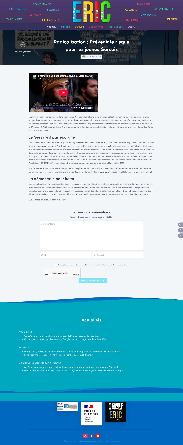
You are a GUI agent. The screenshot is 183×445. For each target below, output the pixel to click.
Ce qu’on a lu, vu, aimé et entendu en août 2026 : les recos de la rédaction (61, 335)
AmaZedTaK (74, 441)
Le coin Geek (25, 347)
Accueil (51, 27)
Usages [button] (65, 27)
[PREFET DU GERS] (91, 413)
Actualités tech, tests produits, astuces (40, 363)
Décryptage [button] (96, 27)
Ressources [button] (115, 27)
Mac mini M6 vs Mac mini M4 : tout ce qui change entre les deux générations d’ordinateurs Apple (73, 370)
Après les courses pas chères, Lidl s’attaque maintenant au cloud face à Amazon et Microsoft (71, 366)
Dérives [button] (79, 27)
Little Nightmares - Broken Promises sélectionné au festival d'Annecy (58, 354)
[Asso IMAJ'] (115, 412)
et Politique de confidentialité (108, 441)
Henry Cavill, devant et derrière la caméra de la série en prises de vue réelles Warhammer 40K (72, 351)
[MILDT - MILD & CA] (67, 406)
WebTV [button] (131, 27)
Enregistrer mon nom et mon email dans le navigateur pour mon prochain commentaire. (93, 265)
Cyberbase (26, 51)
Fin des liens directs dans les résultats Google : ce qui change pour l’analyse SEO (65, 339)
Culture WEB (25, 332)
